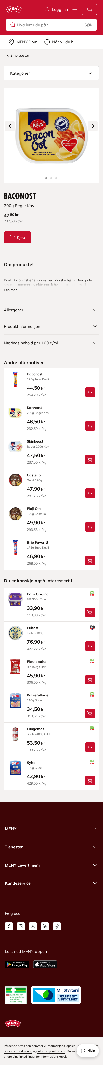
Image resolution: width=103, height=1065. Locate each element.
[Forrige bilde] (10, 126)
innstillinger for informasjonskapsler (44, 1056)
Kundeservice (18, 883)
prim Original (38, 594)
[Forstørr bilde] (51, 135)
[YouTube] (33, 926)
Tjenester (14, 846)
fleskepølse (37, 661)
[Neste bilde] (93, 126)
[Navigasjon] (75, 9)
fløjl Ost (34, 508)
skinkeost (35, 441)
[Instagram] (21, 926)
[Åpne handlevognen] (89, 9)
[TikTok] (57, 926)
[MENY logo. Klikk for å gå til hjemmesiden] (14, 9)
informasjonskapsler (52, 1051)
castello (34, 475)
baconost (34, 374)
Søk (88, 24)
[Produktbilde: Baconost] (47, 178)
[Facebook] (9, 926)
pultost (32, 628)
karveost (34, 407)
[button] (51, 73)
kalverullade (37, 695)
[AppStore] (45, 964)
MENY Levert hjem (22, 865)
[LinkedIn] (45, 926)
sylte (31, 762)
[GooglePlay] (17, 964)
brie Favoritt (37, 542)
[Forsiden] (51, 178)
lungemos (35, 729)
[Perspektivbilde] (57, 178)
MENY (10, 828)
